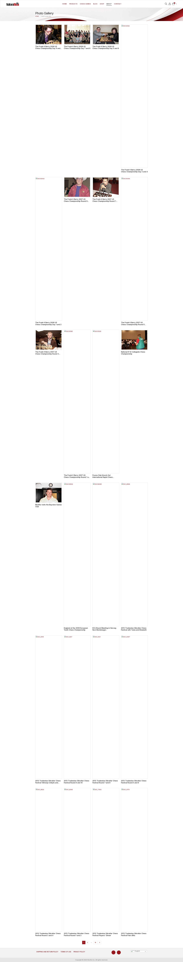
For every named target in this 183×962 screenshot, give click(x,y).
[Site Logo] (12, 4)
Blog (95, 4)
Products (73, 4)
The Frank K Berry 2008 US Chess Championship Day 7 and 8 (77, 47)
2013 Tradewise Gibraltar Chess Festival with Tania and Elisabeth (134, 629)
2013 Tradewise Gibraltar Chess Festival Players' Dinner (105, 934)
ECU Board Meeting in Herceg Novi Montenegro (104, 629)
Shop (102, 4)
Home (64, 4)
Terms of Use (66, 952)
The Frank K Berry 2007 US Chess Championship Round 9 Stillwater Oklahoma (75, 201)
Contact (117, 4)
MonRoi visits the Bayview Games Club (48, 506)
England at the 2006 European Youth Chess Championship (76, 629)
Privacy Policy (79, 952)
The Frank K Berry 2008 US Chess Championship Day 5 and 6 (105, 47)
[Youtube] (113, 952)
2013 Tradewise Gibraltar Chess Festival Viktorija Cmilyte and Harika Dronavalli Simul (48, 783)
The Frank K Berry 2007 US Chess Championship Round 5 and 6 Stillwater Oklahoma (133, 324)
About (109, 4)
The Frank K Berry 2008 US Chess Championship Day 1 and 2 (48, 323)
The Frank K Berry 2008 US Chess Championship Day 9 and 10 (47, 48)
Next (99, 942)
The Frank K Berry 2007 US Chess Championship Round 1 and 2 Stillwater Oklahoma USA (77, 477)
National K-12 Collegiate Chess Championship (133, 353)
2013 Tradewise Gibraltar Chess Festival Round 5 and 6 (133, 782)
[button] (166, 4)
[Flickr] (119, 952)
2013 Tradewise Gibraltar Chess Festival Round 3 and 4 (48, 934)
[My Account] (169, 4)
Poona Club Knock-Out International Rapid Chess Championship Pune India (102, 477)
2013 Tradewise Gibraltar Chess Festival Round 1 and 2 (76, 934)
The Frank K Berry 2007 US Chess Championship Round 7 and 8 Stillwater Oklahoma (104, 201)
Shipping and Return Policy (47, 952)
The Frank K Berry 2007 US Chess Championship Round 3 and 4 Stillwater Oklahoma (47, 354)
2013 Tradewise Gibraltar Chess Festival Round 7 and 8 (105, 782)
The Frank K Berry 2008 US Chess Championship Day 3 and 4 (134, 171)
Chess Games (85, 4)
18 (95, 942)
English (137, 951)
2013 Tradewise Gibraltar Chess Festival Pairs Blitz (133, 934)
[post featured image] (48, 34)
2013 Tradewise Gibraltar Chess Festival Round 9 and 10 (76, 782)
